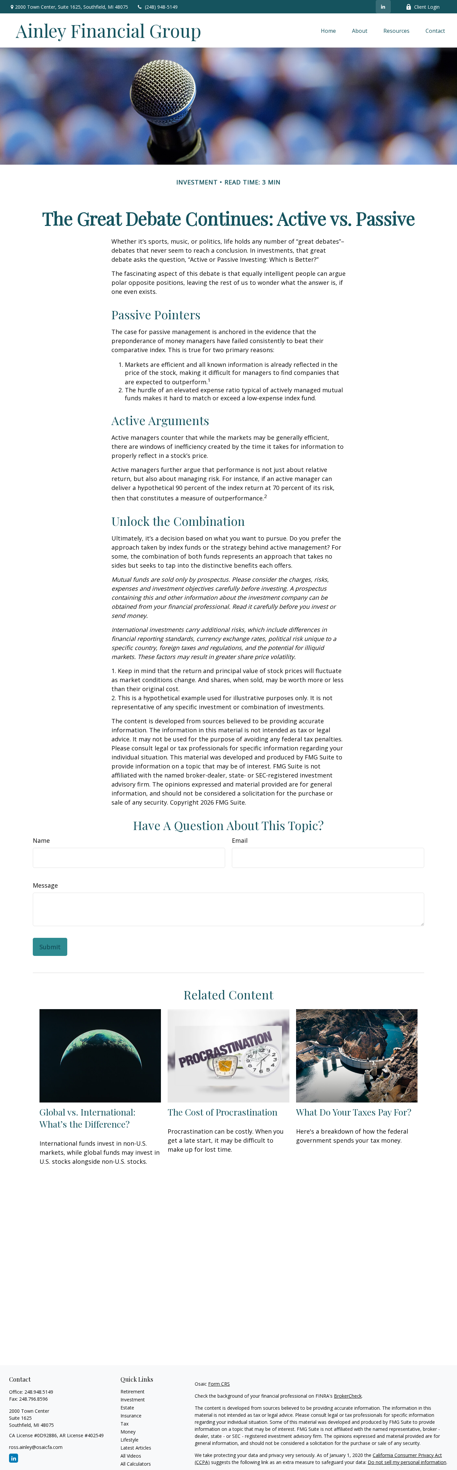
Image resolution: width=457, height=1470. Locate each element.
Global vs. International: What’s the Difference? (87, 1118)
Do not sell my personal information (407, 1462)
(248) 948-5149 (161, 7)
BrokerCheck (348, 1396)
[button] (328, 30)
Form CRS (219, 1384)
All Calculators (135, 1464)
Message (45, 885)
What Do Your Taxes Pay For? (354, 1112)
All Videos (130, 1456)
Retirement (132, 1391)
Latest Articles (135, 1448)
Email (240, 840)
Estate (127, 1407)
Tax (124, 1423)
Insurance (131, 1415)
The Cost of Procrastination (222, 1112)
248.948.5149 (38, 1392)
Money (127, 1431)
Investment (132, 1399)
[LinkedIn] (383, 6)
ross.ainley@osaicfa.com (36, 1447)
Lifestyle (129, 1440)
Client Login (427, 7)
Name (41, 840)
